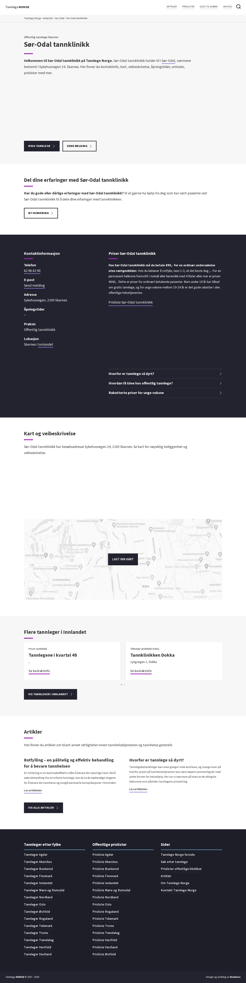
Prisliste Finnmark (105, 876)
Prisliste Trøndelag (106, 933)
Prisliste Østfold (104, 954)
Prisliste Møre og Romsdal (111, 890)
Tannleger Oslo (35, 904)
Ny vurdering (38, 213)
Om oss (227, 6)
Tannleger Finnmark (38, 876)
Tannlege (17, 7)
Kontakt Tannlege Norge (178, 890)
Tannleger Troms (36, 933)
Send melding (77, 146)
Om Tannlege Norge (175, 883)
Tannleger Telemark (38, 926)
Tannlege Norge (32, 18)
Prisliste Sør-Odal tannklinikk (131, 302)
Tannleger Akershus (38, 862)
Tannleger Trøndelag (39, 940)
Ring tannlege (39, 146)
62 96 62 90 (32, 270)
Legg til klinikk (209, 6)
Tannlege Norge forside (178, 854)
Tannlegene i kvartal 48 (53, 655)
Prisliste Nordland (105, 897)
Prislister (188, 6)
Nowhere (235, 977)
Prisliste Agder (102, 854)
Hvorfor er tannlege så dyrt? (156, 760)
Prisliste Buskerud (105, 869)
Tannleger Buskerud (38, 869)
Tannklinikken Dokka (152, 655)
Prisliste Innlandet (105, 883)
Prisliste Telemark (105, 918)
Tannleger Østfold (37, 911)
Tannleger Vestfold (37, 947)
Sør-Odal (59, 18)
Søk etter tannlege (174, 862)
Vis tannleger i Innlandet (48, 694)
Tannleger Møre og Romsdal (44, 890)
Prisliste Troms (103, 926)
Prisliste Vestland (104, 947)
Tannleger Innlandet (38, 883)
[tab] (121, 684)
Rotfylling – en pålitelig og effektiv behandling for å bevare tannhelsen (69, 763)
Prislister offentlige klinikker (181, 869)
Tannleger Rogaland (38, 918)
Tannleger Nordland (38, 897)
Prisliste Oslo (101, 904)
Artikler (172, 6)
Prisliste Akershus (105, 862)
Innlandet (48, 18)
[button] (165, 374)
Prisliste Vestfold (104, 940)
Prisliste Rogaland (105, 911)
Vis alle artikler (41, 808)
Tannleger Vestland (38, 954)
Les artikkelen (33, 790)
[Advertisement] (111, 108)
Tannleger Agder (36, 854)
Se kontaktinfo (39, 671)
